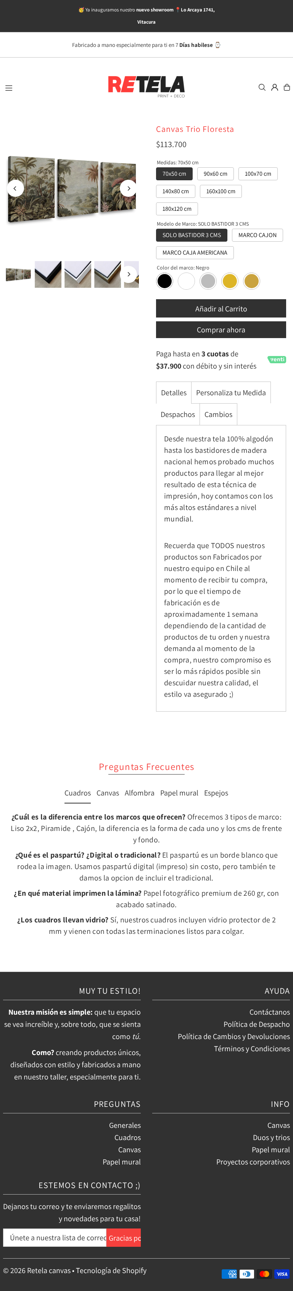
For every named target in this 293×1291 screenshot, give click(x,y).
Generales (125, 1125)
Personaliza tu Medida (231, 393)
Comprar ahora (221, 330)
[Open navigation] (52, 87)
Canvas (108, 793)
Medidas (178, 162)
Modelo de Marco (203, 223)
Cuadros (77, 793)
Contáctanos (270, 1012)
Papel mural (179, 793)
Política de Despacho (257, 1024)
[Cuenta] (274, 87)
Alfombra (140, 793)
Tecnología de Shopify (111, 1270)
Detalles (174, 393)
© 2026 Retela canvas (37, 1270)
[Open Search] (262, 87)
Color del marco (183, 267)
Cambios (218, 414)
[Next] (128, 188)
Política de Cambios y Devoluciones (234, 1036)
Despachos (178, 414)
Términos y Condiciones (252, 1049)
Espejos (216, 793)
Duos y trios (271, 1137)
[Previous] (15, 188)
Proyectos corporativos (253, 1162)
